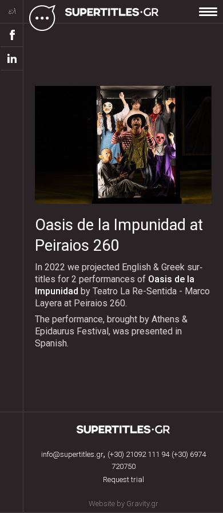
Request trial (123, 479)
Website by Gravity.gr (123, 503)
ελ (12, 11)
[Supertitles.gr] (113, 17)
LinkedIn (12, 58)
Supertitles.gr (123, 429)
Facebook (12, 35)
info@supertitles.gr (72, 454)
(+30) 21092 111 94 (138, 454)
